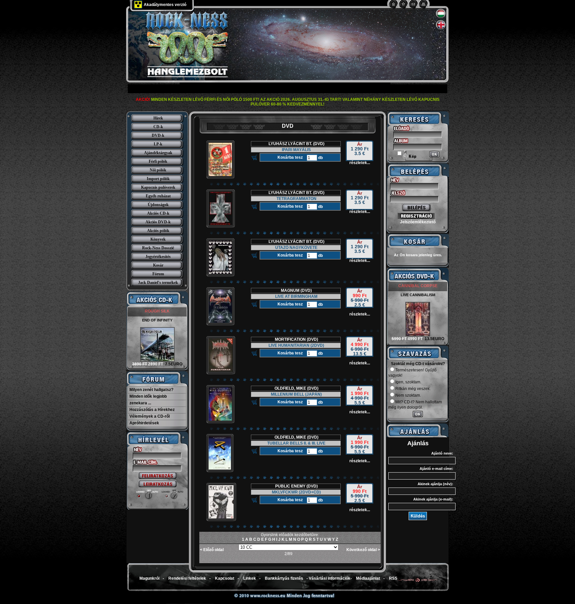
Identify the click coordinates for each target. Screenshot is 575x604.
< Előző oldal (212, 549)
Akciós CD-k (158, 213)
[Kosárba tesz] (254, 157)
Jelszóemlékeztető (418, 222)
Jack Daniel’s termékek (158, 282)
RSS (393, 578)
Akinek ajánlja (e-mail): (433, 499)
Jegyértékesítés (158, 256)
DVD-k (158, 135)
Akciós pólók (158, 230)
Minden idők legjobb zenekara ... (148, 399)
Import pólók (158, 178)
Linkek (249, 578)
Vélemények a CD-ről (149, 416)
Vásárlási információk (329, 578)
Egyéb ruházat (158, 196)
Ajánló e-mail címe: (436, 469)
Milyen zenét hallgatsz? (151, 389)
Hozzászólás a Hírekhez (152, 409)
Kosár (158, 265)
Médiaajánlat (368, 578)
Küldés (418, 515)
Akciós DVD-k (158, 222)
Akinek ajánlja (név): (435, 484)
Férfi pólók (158, 161)
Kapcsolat (224, 578)
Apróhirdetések (144, 423)
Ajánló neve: (442, 453)
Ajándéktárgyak (158, 152)
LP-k (158, 144)
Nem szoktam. (408, 395)
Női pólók (158, 170)
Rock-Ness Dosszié (158, 248)
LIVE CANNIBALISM (418, 295)
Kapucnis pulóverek (158, 187)
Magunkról (149, 578)
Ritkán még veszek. (413, 388)
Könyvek (158, 239)
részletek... (359, 162)
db (320, 157)
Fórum (158, 274)
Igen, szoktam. (408, 382)
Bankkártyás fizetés (284, 578)
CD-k (158, 126)
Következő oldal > (363, 549)
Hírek (158, 118)
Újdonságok (158, 204)
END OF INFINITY (157, 320)
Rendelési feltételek (187, 578)
